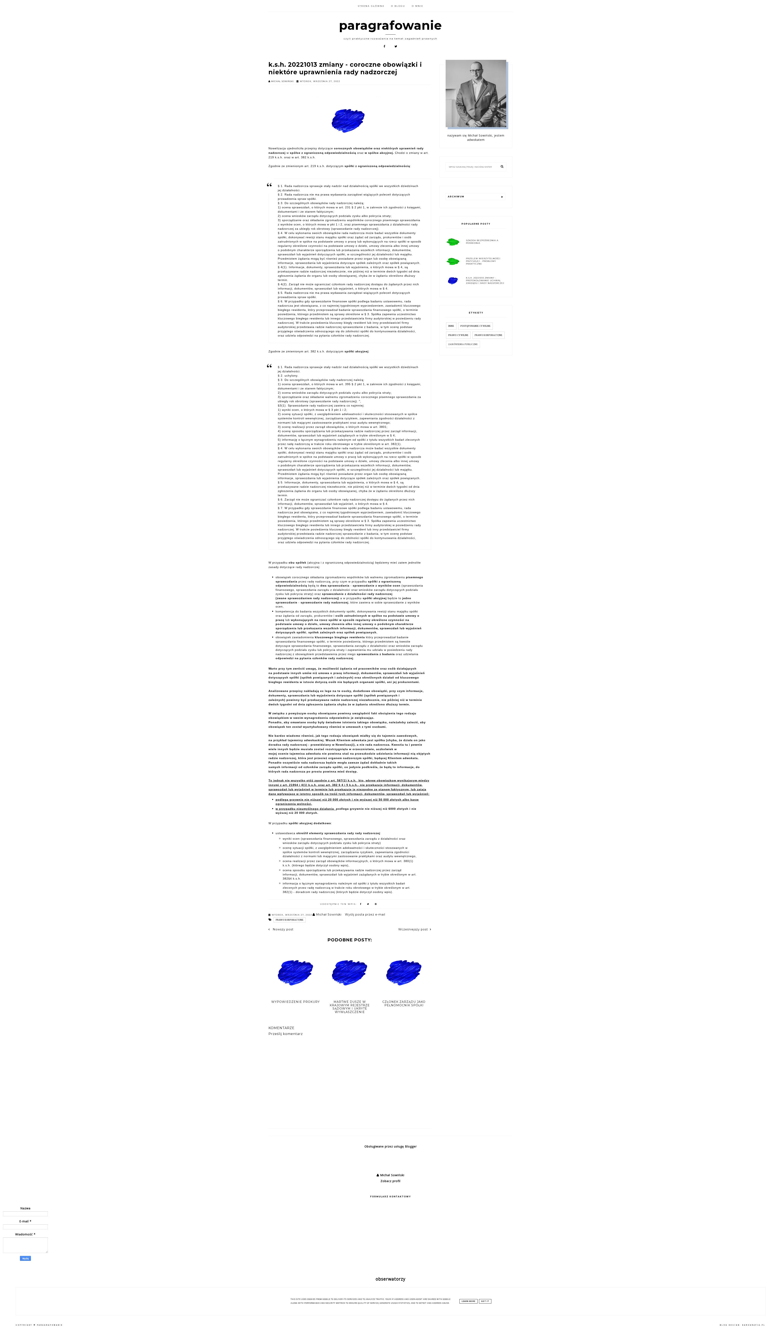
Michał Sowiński (391, 1175)
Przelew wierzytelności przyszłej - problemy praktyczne (483, 261)
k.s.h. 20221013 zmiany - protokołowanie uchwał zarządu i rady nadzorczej (485, 280)
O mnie (417, 6)
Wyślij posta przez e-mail (365, 914)
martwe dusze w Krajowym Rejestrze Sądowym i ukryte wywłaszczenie (350, 1007)
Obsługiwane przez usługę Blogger (390, 1146)
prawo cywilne (458, 335)
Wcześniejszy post (413, 929)
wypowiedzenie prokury (295, 1002)
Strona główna (371, 6)
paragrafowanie (390, 25)
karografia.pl (753, 1325)
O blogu (398, 6)
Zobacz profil (390, 1181)
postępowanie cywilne (475, 326)
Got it (485, 1301)
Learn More (468, 1301)
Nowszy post (282, 929)
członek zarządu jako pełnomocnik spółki (403, 1003)
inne (451, 326)
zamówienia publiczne (463, 344)
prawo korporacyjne (289, 920)
